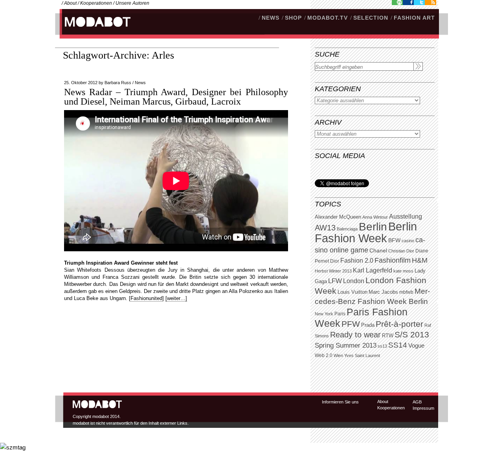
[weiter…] (176, 298)
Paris (339, 314)
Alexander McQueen (338, 217)
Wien (338, 355)
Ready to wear (355, 334)
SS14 (397, 345)
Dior (334, 261)
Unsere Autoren (132, 3)
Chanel (378, 250)
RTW (387, 336)
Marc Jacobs (383, 292)
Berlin (373, 227)
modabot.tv (327, 18)
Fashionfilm (392, 260)
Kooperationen (96, 3)
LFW (335, 281)
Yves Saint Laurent (362, 355)
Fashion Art (414, 18)
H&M (420, 260)
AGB (417, 402)
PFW (350, 323)
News (140, 82)
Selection (370, 18)
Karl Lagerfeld (372, 270)
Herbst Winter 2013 (333, 271)
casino (408, 240)
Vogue (416, 346)
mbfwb (406, 292)
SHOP (293, 18)
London (353, 281)
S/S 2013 (412, 334)
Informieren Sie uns (340, 402)
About (70, 3)
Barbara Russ (118, 82)
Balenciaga (347, 228)
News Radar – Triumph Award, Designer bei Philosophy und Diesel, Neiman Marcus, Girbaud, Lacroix (176, 97)
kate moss (403, 271)
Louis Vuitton (352, 292)
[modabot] (93, 29)
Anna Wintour (375, 217)
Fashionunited (146, 298)
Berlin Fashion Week (366, 232)
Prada (367, 325)
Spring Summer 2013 (345, 345)
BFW (394, 240)
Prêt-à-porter (399, 323)
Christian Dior (401, 251)
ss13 (382, 346)
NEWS (270, 18)
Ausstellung (405, 216)
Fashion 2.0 (356, 260)
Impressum (423, 408)
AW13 (325, 227)
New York (324, 313)
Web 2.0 (323, 355)
